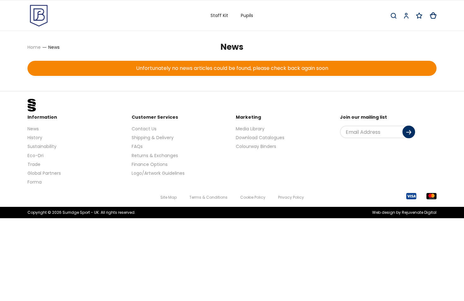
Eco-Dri (35, 155)
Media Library (250, 129)
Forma (34, 182)
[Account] (406, 15)
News (33, 129)
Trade (33, 164)
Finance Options (150, 164)
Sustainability (42, 146)
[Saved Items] (419, 15)
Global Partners (44, 173)
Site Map (168, 197)
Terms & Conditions (208, 197)
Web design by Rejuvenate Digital (404, 212)
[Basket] (433, 15)
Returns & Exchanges (155, 155)
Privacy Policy (291, 197)
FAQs (137, 146)
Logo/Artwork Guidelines (158, 173)
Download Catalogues (260, 137)
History (34, 137)
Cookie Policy (252, 197)
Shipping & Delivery (153, 137)
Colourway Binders (256, 146)
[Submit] (408, 132)
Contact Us (144, 129)
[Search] (394, 15)
